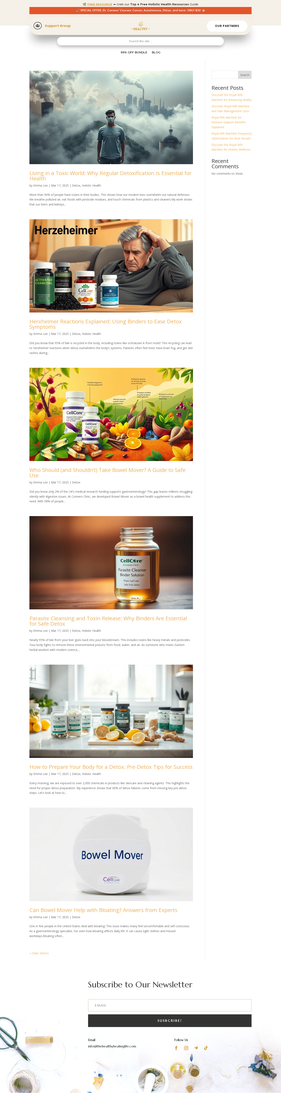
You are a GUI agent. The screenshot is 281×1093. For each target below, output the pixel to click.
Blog (156, 52)
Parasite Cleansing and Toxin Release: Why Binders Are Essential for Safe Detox (108, 621)
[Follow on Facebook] (176, 1048)
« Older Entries (39, 953)
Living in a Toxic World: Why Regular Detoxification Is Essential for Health (110, 175)
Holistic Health (91, 185)
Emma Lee (40, 185)
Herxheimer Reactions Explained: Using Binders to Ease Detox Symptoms (105, 324)
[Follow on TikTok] (206, 1048)
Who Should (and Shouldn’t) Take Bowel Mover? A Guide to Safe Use (107, 472)
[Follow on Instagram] (186, 1048)
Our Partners (227, 26)
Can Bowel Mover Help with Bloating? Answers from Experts (103, 910)
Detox (76, 185)
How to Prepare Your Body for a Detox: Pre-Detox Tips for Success (111, 766)
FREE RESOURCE (99, 4)
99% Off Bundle (134, 52)
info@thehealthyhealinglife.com (112, 1046)
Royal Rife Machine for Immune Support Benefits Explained (228, 122)
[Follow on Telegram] (196, 1048)
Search (244, 75)
